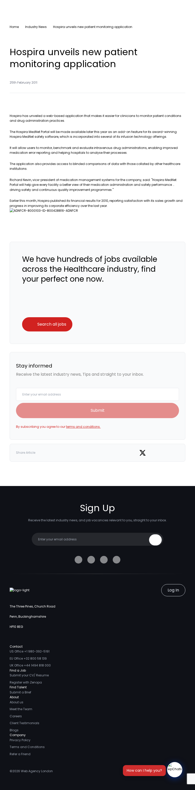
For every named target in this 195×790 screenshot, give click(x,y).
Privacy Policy (20, 740)
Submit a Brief (20, 692)
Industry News (36, 27)
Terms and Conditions (27, 747)
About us (16, 702)
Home (14, 27)
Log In (173, 590)
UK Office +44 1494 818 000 (30, 665)
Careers (16, 716)
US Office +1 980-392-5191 (30, 651)
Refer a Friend (20, 754)
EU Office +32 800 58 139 (28, 658)
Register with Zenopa (26, 682)
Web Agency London (37, 771)
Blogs (14, 730)
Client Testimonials (24, 723)
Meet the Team (21, 709)
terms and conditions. (83, 426)
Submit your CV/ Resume (29, 675)
